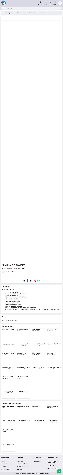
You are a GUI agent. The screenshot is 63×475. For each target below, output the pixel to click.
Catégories (9, 13)
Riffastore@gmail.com (54, 468)
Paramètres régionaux (22, 463)
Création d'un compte (22, 466)
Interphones (4, 463)
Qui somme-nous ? (37, 461)
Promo (3, 461)
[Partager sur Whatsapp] (38, 280)
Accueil (3, 13)
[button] (59, 471)
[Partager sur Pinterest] (35, 280)
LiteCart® (46, 473)
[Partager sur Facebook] (27, 280)
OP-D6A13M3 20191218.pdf (10, 320)
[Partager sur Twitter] (31, 280)
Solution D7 (40, 13)
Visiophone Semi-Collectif (28, 13)
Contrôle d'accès (5, 469)
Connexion (19, 469)
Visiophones (17, 13)
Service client (20, 461)
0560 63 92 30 (52, 465)
